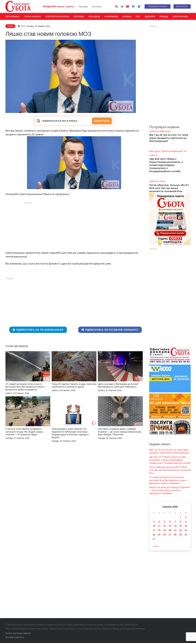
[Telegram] (139, 6)
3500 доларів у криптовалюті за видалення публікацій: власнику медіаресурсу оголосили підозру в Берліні (70, 433)
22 (180, 530)
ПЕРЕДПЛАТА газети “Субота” (59, 6)
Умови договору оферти (18, 633)
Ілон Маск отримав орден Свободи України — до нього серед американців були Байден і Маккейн (119, 431)
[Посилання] (18, 6)
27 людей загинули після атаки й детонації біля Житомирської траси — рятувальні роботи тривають (25, 386)
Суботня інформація (159, 131)
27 (170, 534)
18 (159, 530)
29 (180, 534)
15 (180, 525)
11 (159, 525)
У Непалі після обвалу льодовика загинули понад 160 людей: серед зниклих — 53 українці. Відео (23, 431)
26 (164, 534)
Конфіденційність (14, 637)
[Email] (122, 6)
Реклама (83, 6)
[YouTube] (127, 6)
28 (175, 534)
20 (170, 530)
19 (164, 530)
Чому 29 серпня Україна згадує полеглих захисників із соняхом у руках (74, 385)
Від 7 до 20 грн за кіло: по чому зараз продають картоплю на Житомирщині (168, 138)
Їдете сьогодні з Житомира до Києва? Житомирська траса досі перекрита (118, 385)
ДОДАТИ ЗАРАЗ (101, 121)
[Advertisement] (74, 226)
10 (154, 525)
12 (164, 525)
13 (170, 525)
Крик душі (154, 151)
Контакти (97, 6)
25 (159, 534)
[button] (116, 6)
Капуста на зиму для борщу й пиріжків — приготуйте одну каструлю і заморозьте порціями (169, 490)
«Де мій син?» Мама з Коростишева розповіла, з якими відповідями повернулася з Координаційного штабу (166, 165)
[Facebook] (133, 6)
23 (186, 530)
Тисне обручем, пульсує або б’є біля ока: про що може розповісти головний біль (169, 188)
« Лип (156, 546)
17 (154, 530)
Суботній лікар (157, 181)
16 (186, 525)
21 (175, 530)
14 (175, 525)
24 (154, 534)
